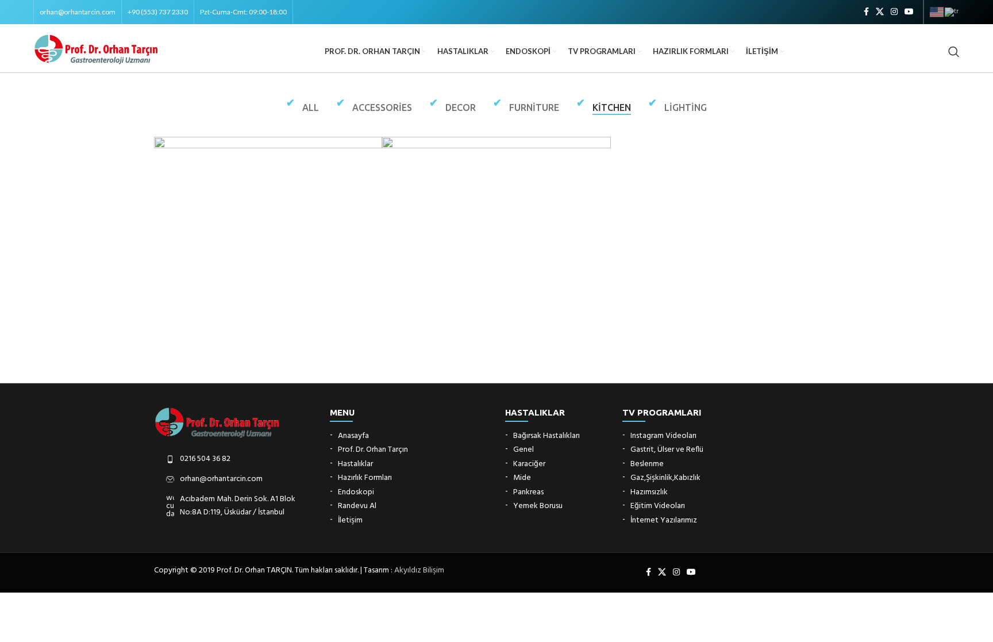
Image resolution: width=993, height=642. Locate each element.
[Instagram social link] (894, 12)
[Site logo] (96, 49)
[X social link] (879, 12)
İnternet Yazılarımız (663, 520)
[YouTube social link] (909, 12)
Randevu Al (357, 506)
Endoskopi (356, 492)
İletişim (350, 520)
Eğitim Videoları (657, 506)
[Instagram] (676, 572)
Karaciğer (529, 464)
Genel (523, 450)
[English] (937, 12)
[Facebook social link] (866, 12)
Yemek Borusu (538, 506)
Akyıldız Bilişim (419, 570)
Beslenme (647, 464)
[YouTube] (691, 572)
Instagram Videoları (663, 436)
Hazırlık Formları (365, 478)
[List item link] (233, 459)
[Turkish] (952, 12)
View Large (367, 150)
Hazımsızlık (649, 492)
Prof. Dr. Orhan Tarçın (373, 450)
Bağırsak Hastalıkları (546, 436)
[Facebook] (648, 572)
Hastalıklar (355, 464)
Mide (522, 478)
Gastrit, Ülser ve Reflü (666, 450)
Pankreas (528, 492)
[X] (662, 572)
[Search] (953, 51)
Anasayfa (353, 436)
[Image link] (217, 422)
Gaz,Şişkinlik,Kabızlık (665, 478)
